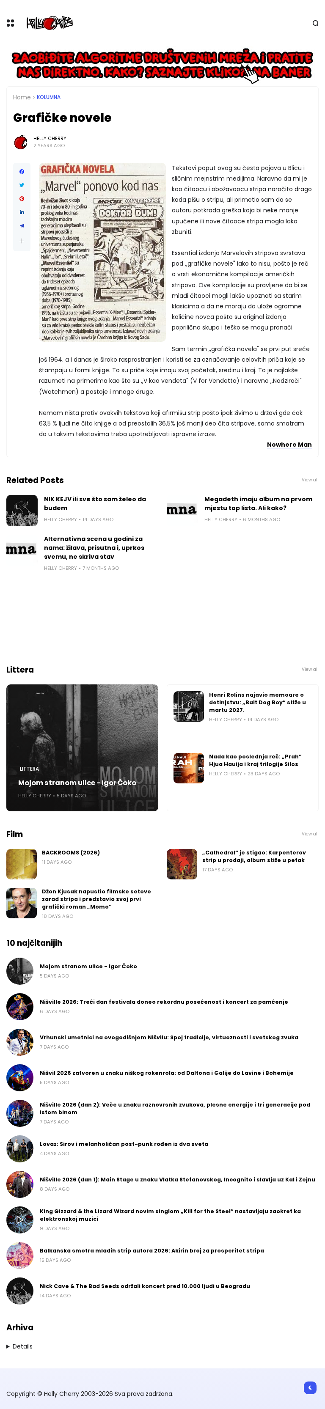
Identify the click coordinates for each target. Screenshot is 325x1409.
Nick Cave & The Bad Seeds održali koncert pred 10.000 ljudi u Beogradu (145, 1286)
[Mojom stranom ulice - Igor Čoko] (82, 747)
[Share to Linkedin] (21, 212)
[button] (21, 241)
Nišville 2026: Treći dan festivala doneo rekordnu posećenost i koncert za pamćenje (164, 1001)
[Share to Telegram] (21, 225)
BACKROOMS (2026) (71, 852)
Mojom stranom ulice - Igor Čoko (77, 783)
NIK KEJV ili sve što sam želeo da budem (95, 503)
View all (310, 480)
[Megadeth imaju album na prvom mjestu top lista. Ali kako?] (182, 510)
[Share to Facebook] (21, 171)
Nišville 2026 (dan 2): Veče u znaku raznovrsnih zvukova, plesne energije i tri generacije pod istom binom (175, 1108)
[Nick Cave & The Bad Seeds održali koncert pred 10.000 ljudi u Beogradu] (19, 1291)
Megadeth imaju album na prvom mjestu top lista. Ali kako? (258, 503)
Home (22, 97)
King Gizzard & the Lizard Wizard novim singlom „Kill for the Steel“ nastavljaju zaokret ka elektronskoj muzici (170, 1215)
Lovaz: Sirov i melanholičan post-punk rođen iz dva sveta (124, 1144)
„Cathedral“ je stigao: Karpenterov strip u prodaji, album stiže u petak (254, 856)
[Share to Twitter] (21, 185)
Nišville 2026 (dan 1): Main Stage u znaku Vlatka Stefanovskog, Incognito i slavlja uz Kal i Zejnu (177, 1179)
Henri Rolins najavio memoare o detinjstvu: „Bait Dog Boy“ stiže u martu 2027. (257, 702)
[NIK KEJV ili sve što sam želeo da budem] (22, 510)
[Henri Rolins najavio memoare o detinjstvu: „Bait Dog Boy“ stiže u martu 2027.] (189, 706)
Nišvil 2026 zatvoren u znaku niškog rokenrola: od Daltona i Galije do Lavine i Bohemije (167, 1073)
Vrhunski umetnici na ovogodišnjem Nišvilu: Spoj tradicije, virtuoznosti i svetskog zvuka (169, 1037)
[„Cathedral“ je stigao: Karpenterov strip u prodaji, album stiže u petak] (182, 864)
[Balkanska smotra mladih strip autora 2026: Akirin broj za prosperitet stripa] (19, 1255)
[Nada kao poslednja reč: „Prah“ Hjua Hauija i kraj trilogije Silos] (189, 768)
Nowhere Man (289, 444)
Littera (29, 769)
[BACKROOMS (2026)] (21, 864)
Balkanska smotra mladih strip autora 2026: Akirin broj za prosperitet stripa (152, 1250)
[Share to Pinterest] (21, 198)
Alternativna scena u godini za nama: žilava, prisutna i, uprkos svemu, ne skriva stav (94, 548)
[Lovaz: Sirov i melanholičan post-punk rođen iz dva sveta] (19, 1148)
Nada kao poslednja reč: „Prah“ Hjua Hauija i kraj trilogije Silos (255, 760)
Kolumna (49, 97)
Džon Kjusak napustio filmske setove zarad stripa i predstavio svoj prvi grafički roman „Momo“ (96, 899)
